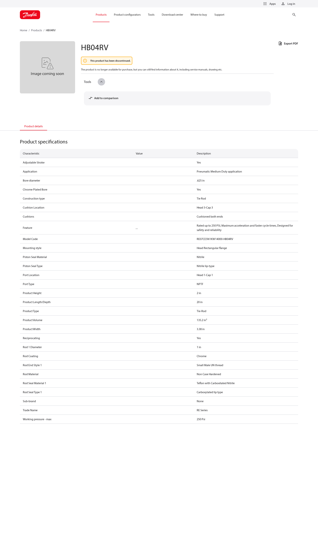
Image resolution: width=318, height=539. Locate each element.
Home (23, 30)
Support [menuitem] (219, 14)
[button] (269, 4)
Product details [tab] (33, 126)
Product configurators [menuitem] (127, 14)
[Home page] (30, 14)
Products (36, 30)
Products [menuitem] (101, 14)
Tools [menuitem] (151, 14)
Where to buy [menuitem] (198, 14)
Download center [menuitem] (172, 14)
